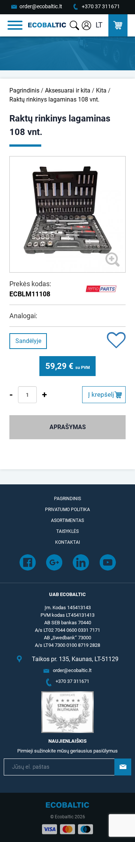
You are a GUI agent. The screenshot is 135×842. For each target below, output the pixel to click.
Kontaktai (67, 542)
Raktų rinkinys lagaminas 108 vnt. (54, 99)
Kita (101, 90)
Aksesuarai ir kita (67, 90)
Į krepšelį (101, 394)
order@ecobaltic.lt (41, 6)
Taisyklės (67, 531)
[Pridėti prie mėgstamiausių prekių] (116, 341)
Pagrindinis (24, 90)
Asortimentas (67, 520)
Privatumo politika (67, 509)
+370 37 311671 (101, 6)
